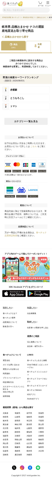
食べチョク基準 (9, 318)
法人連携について (34, 342)
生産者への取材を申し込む (38, 328)
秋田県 (5, 417)
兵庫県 (41, 436)
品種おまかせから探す (17, 37)
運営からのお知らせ (11, 369)
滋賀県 (5, 436)
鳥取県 (29, 440)
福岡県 (41, 447)
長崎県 (17, 451)
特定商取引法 (8, 382)
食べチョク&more (34, 390)
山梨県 (29, 428)
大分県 (41, 451)
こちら (33, 146)
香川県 (5, 447)
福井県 (17, 428)
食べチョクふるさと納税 (37, 360)
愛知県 (29, 432)
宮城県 (41, 413)
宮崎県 (5, 455)
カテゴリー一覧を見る (26, 121)
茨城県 (41, 417)
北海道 (5, 413)
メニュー (48, 5)
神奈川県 (18, 424)
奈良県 (5, 440)
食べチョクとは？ (10, 313)
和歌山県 (18, 440)
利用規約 (6, 373)
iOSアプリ (31, 394)
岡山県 (5, 443)
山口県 (29, 443)
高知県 (29, 447)
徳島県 (41, 443)
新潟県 (29, 424)
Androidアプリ (33, 399)
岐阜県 (5, 432)
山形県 (17, 417)
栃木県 (5, 421)
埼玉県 (29, 421)
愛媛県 (17, 447)
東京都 (5, 424)
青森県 (17, 413)
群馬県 (17, 421)
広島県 (17, 443)
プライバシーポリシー (12, 378)
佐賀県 (5, 451)
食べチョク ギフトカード (37, 386)
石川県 (5, 428)
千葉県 (41, 421)
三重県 (41, 432)
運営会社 (6, 360)
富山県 (41, 424)
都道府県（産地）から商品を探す (18, 407)
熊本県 (29, 451)
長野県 (41, 428)
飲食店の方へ (8, 326)
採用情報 (6, 396)
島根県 (41, 440)
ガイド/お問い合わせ (11, 365)
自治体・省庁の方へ (35, 346)
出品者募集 (31, 313)
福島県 (29, 417)
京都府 (17, 436)
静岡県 (17, 432)
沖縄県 (29, 455)
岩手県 (29, 413)
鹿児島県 (18, 455)
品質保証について (10, 322)
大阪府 (29, 436)
